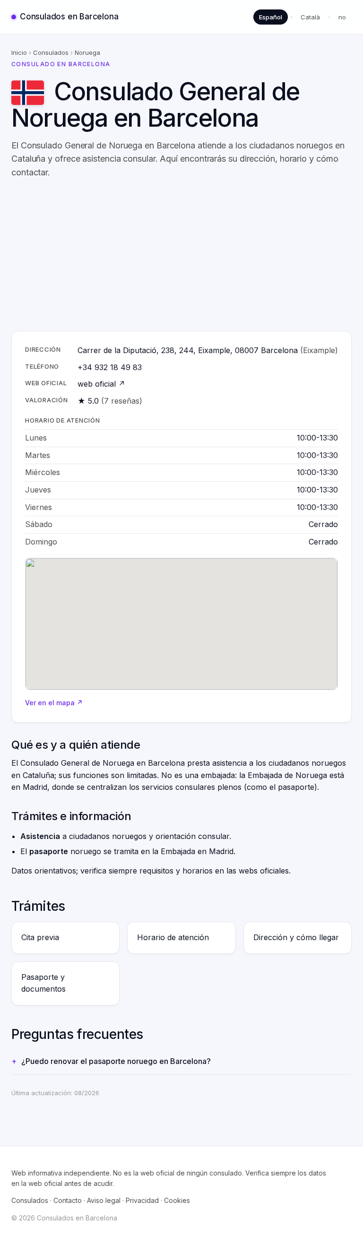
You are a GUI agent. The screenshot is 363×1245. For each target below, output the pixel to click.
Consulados (51, 52)
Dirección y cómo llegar (296, 937)
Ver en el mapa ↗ (54, 703)
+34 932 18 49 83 (110, 367)
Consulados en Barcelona (69, 16)
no (342, 17)
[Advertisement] (181, 255)
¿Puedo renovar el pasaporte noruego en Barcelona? (116, 1061)
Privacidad (142, 1200)
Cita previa (40, 937)
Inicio (19, 52)
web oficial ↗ (101, 384)
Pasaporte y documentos (43, 983)
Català (310, 17)
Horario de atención (173, 937)
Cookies (177, 1200)
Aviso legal (104, 1200)
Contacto (67, 1200)
